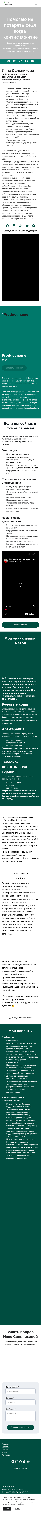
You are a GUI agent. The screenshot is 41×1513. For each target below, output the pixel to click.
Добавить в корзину (14, 368)
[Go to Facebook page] (26, 61)
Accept (7, 1509)
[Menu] (36, 4)
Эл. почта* (9, 1398)
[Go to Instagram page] (14, 61)
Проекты (5, 1447)
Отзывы (5, 1449)
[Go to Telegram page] (8, 61)
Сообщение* (10, 1409)
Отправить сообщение (20, 1427)
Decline (17, 1509)
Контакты (6, 1455)
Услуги (4, 1452)
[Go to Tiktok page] (20, 61)
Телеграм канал (20, 625)
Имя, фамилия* (12, 1387)
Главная (5, 1444)
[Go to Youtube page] (32, 61)
